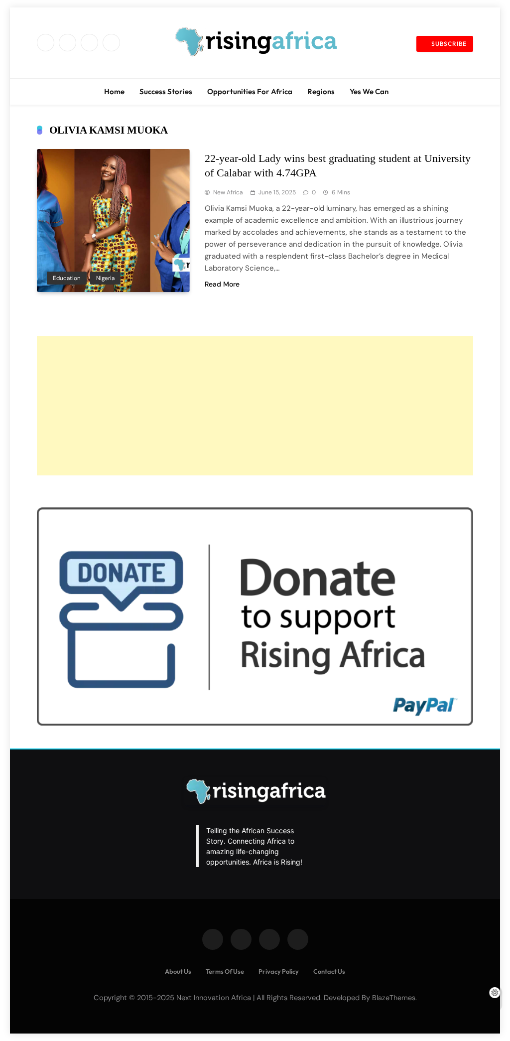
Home (114, 91)
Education (67, 278)
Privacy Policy (278, 971)
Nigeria (105, 278)
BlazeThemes (393, 997)
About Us (178, 971)
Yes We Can (369, 91)
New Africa (228, 192)
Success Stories (165, 91)
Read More (222, 284)
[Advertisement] (255, 405)
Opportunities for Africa (249, 91)
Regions (321, 91)
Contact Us (329, 971)
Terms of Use (225, 971)
